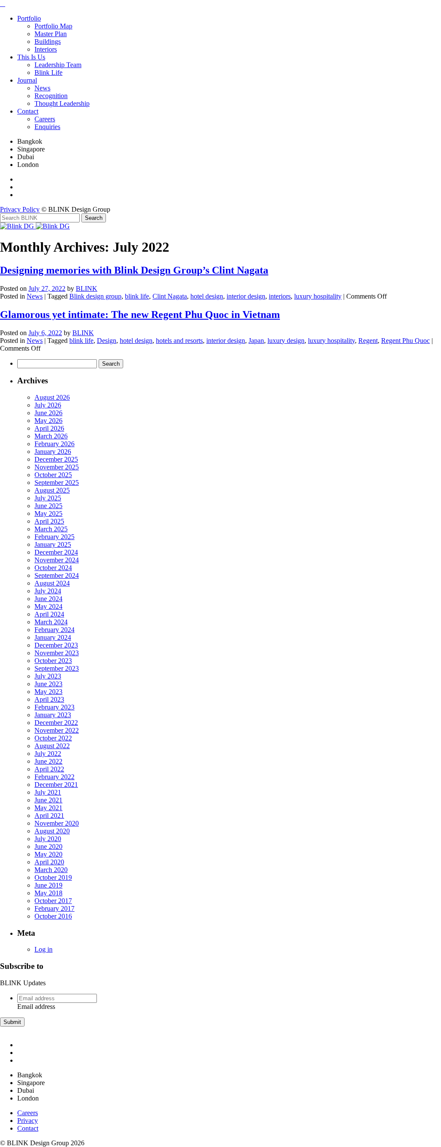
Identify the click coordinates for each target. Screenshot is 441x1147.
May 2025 (48, 513)
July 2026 (47, 405)
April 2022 (49, 769)
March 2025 (51, 529)
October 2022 (53, 738)
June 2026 (48, 412)
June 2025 (48, 505)
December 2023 (56, 645)
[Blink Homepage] (18, 226)
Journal (27, 80)
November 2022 (56, 730)
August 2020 (52, 831)
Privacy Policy (20, 209)
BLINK (86, 288)
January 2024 (52, 637)
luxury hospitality (318, 296)
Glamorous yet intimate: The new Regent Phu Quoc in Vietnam (140, 314)
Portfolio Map (53, 26)
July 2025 (47, 498)
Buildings (47, 41)
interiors (280, 296)
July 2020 (47, 838)
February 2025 (54, 536)
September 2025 (56, 482)
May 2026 (48, 420)
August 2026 (52, 397)
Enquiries (47, 126)
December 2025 (56, 459)
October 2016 (53, 916)
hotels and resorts (179, 340)
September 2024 (56, 575)
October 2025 (53, 474)
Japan (256, 340)
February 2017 (54, 908)
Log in (43, 949)
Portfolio (29, 18)
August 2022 (52, 745)
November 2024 (56, 560)
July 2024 (47, 591)
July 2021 (47, 792)
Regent (368, 340)
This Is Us (31, 57)
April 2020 (49, 862)
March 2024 (51, 622)
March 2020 (51, 869)
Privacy (27, 1120)
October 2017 (53, 900)
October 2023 (53, 660)
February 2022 (54, 776)
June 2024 (48, 598)
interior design (246, 296)
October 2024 (53, 567)
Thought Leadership (62, 103)
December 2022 (56, 722)
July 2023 (47, 676)
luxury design (285, 340)
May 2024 (48, 606)
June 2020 (48, 846)
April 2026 (49, 428)
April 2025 (49, 521)
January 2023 (52, 714)
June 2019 (48, 885)
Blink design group (95, 296)
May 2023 (48, 691)
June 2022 (48, 761)
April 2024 (49, 614)
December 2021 (56, 784)
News (42, 88)
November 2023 (56, 653)
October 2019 (53, 877)
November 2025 (56, 467)
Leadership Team (57, 64)
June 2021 (48, 800)
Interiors (45, 49)
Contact (27, 111)
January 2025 (52, 544)
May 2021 (48, 807)
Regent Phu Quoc (405, 340)
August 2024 (52, 583)
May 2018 (48, 893)
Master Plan (50, 33)
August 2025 (52, 490)
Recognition (51, 95)
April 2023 (49, 699)
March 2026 (51, 436)
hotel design (206, 296)
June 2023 (48, 684)
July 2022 (47, 753)
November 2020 (56, 823)
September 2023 (56, 668)
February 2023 (54, 707)
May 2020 (48, 854)
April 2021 (49, 815)
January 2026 (52, 451)
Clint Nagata (169, 296)
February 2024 (54, 629)
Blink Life (48, 72)
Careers (44, 119)
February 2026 (54, 443)
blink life (137, 296)
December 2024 (56, 552)
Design (106, 340)
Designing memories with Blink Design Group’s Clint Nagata (134, 270)
